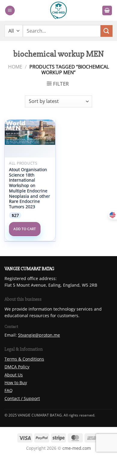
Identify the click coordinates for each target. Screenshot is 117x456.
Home (15, 66)
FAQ (8, 390)
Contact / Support (22, 398)
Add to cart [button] (25, 229)
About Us (13, 375)
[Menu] (10, 11)
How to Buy (15, 382)
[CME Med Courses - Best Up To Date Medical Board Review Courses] (58, 10)
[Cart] (107, 11)
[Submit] (106, 31)
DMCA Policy (16, 367)
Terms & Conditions (24, 359)
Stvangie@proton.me (39, 335)
